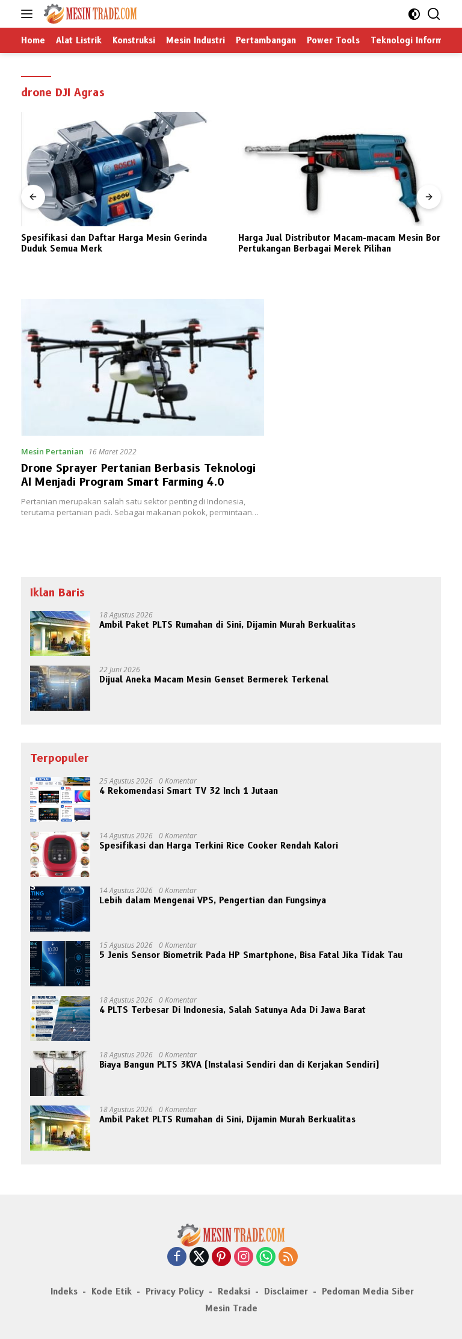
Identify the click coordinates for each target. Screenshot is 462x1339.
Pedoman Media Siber (368, 1291)
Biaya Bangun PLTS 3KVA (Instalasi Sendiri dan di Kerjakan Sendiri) (239, 1064)
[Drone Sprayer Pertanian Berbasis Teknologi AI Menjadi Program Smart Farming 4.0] (142, 367)
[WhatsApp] (266, 1257)
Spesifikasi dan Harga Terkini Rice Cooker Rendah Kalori (218, 845)
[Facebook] (176, 1257)
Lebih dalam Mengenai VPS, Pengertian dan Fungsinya (212, 900)
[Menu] (29, 14)
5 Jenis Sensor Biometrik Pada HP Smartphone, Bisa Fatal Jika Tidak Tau (250, 955)
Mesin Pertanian (52, 451)
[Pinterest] (221, 1257)
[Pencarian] (434, 14)
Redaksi (234, 1291)
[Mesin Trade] (88, 14)
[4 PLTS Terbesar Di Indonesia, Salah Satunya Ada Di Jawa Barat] (60, 1018)
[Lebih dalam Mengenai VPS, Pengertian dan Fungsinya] (60, 909)
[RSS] (288, 1257)
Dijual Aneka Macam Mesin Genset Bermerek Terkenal (213, 679)
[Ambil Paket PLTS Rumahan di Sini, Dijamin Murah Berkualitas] (60, 633)
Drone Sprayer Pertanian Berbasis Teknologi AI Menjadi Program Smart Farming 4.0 (138, 475)
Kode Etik (111, 1291)
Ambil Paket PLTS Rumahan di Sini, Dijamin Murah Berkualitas (227, 624)
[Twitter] (199, 1257)
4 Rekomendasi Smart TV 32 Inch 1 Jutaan (188, 790)
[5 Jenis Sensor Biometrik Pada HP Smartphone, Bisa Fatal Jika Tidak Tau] (60, 963)
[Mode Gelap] (414, 14)
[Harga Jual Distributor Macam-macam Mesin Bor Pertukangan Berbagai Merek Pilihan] (264, 169)
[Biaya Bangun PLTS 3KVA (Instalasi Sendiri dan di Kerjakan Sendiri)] (60, 1073)
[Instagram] (243, 1257)
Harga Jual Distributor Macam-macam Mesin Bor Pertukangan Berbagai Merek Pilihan (264, 243)
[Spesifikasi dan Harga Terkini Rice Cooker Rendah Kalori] (60, 854)
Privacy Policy (175, 1291)
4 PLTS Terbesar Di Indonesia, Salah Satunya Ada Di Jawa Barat (232, 1009)
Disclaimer (286, 1291)
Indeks (64, 1291)
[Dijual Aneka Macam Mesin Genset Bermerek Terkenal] (60, 688)
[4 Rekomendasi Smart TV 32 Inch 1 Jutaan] (60, 799)
